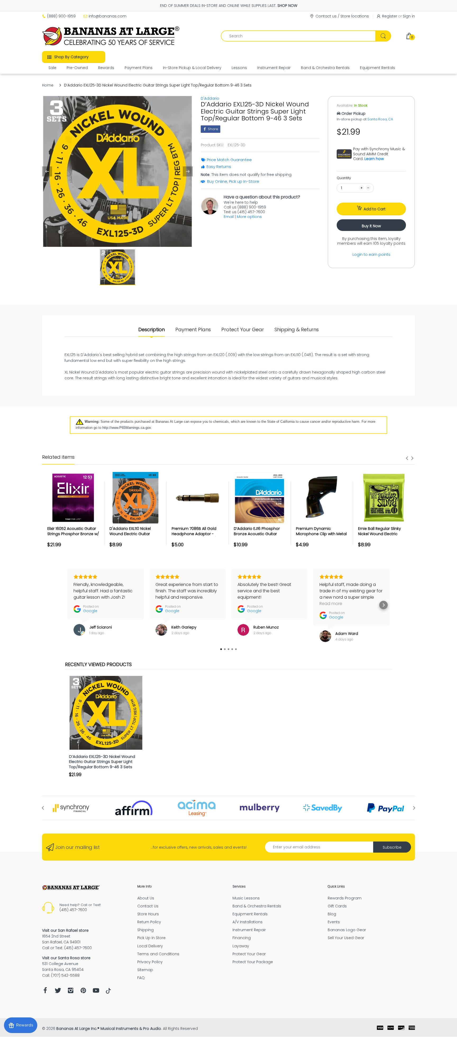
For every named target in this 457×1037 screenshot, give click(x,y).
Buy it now (371, 226)
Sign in (409, 16)
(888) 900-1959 (61, 16)
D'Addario (210, 98)
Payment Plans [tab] (193, 329)
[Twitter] (58, 992)
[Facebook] (45, 992)
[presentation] (407, 458)
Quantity (344, 177)
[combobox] (305, 36)
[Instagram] (70, 992)
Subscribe (392, 847)
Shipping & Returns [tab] (297, 329)
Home (47, 85)
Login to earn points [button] (371, 254)
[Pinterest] (83, 992)
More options (249, 216)
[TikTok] (108, 992)
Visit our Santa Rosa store (66, 958)
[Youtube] (96, 992)
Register (389, 16)
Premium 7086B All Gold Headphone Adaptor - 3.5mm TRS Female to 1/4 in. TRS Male (197, 536)
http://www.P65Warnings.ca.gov (126, 428)
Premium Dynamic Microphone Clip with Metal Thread (321, 534)
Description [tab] (151, 329)
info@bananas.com (107, 16)
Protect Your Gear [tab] (242, 329)
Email (229, 216)
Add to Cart (375, 209)
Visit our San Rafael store (65, 930)
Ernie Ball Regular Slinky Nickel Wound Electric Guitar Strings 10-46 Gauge (383, 534)
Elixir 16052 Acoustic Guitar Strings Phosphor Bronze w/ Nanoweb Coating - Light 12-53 (73, 536)
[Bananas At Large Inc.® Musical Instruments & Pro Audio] (111, 36)
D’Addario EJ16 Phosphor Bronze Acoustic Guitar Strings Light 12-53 (257, 534)
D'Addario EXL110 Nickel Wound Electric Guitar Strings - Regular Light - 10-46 (134, 536)
